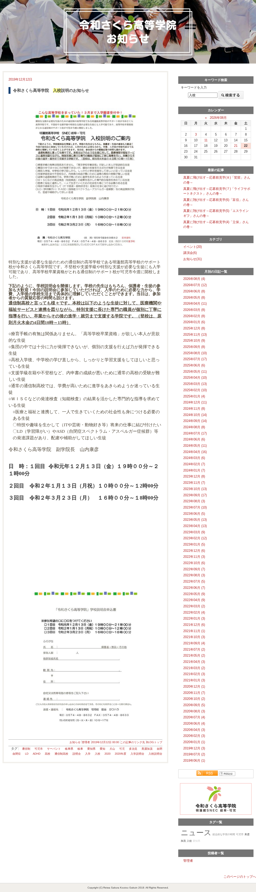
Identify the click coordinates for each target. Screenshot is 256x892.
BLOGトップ (154, 742)
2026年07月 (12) (195, 285)
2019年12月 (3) (194, 748)
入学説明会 (137, 753)
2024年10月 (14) (195, 415)
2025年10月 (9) (194, 340)
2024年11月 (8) (194, 408)
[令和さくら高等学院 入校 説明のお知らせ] (85, 176)
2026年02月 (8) (194, 316)
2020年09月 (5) (194, 705)
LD (26, 753)
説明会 (76, 753)
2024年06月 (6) (194, 439)
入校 (97, 753)
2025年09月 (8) (194, 347)
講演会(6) (190, 253)
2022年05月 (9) (194, 594)
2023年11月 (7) (194, 483)
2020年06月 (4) (194, 723)
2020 (107, 753)
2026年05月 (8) (194, 297)
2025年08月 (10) (195, 353)
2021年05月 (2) (194, 655)
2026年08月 (218, 118)
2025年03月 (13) (195, 384)
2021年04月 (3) (194, 662)
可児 (122, 748)
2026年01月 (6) (194, 322)
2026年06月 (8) (194, 291)
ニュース (196, 832)
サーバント (54, 748)
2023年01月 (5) (194, 544)
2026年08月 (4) (194, 279)
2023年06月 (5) (194, 514)
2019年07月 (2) (194, 754)
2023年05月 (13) (195, 520)
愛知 (102, 748)
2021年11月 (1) (194, 631)
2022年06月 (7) (194, 588)
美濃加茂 (147, 748)
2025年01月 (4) (194, 396)
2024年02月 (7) (194, 464)
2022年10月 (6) (194, 563)
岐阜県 (69, 748)
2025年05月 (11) (195, 371)
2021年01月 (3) (194, 680)
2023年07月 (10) (195, 507)
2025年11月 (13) (195, 334)
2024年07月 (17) (195, 433)
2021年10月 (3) (194, 637)
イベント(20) (192, 247)
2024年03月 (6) (194, 458)
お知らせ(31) (192, 259)
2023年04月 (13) (195, 526)
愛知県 (91, 748)
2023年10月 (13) (195, 489)
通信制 (26, 748)
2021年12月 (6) (194, 625)
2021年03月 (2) (194, 668)
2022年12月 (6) (194, 551)
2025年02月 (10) (195, 390)
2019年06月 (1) (194, 760)
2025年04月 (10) (195, 377)
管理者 (86, 742)
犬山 (112, 748)
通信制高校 (61, 753)
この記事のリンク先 (132, 742)
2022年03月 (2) (194, 606)
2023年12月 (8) (194, 476)
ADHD (36, 753)
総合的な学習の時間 (223, 834)
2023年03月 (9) (194, 532)
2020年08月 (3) (194, 711)
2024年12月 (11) (195, 402)
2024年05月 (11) (195, 446)
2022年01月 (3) (194, 618)
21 (236, 146)
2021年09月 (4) (194, 643)
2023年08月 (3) (194, 501)
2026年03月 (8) (194, 310)
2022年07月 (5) (194, 581)
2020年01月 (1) (194, 742)
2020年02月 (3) (194, 736)
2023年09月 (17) (195, 495)
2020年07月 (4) (194, 717)
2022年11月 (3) (194, 557)
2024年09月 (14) (195, 421)
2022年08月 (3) (194, 575)
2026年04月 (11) (195, 303)
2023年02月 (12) (195, 538)
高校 (47, 753)
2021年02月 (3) (194, 674)
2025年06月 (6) (194, 365)
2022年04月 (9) (194, 600)
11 (206, 140)
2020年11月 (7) (194, 693)
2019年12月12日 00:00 (105, 742)
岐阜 (80, 748)
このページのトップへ (240, 876)
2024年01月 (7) (194, 470)
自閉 (159, 748)
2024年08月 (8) (194, 427)
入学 (87, 753)
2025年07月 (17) (195, 359)
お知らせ (75, 742)
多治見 (133, 748)
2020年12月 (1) (194, 686)
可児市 (38, 748)
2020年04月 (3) (194, 730)
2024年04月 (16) (195, 452)
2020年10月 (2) (194, 699)
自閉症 (16, 753)
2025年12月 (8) (194, 328)
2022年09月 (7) (194, 569)
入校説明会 (155, 753)
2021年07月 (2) (194, 649)
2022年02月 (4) (194, 612)
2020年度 (120, 753)
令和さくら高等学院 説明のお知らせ (51, 90)
